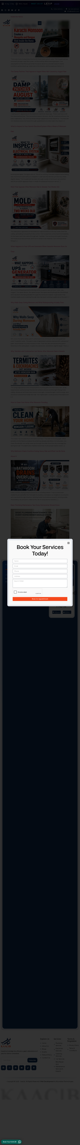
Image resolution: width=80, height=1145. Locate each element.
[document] (40, 572)
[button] (68, 543)
